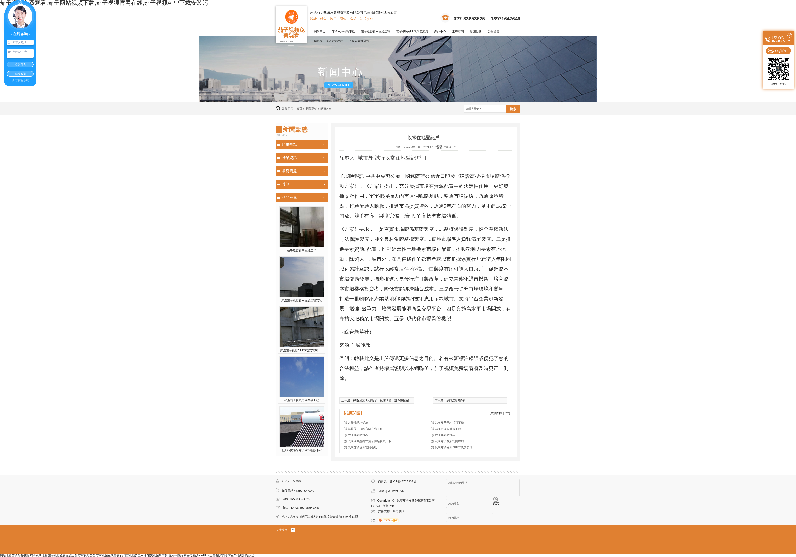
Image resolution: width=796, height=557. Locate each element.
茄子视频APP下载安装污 (412, 31)
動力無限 (398, 511)
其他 (285, 184)
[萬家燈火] (389, 520)
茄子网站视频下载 (343, 31)
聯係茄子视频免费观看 (328, 41)
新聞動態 (476, 31)
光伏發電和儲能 (359, 41)
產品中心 (440, 31)
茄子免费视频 (20, 555)
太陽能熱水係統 (358, 422)
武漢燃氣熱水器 (358, 435)
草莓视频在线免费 (107, 555)
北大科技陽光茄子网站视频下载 (301, 450)
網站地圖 (384, 491)
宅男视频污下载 (157, 555)
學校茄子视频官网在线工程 (365, 428)
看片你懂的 (175, 555)
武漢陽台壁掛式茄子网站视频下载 (369, 441)
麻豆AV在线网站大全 (241, 555)
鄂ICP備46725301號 (403, 481)
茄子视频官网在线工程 (375, 31)
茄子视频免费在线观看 (62, 555)
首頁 (299, 108)
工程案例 (458, 31)
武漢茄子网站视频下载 (449, 422)
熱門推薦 (289, 197)
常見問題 (289, 171)
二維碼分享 (450, 147)
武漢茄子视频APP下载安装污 (453, 447)
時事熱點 (326, 108)
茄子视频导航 (38, 555)
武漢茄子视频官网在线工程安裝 (301, 300)
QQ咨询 (780, 51)
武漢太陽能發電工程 (448, 428)
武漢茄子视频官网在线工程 (301, 400)
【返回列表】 (497, 413)
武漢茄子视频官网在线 (449, 441)
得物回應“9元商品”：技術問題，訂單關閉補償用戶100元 (389, 400)
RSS (395, 491)
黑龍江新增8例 (455, 400)
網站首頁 (319, 31)
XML (403, 491)
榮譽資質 (493, 31)
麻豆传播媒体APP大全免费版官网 (205, 555)
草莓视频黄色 (86, 555)
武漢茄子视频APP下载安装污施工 (301, 350)
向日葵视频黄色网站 (133, 555)
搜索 (513, 109)
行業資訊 (289, 158)
